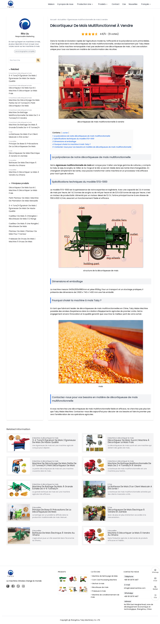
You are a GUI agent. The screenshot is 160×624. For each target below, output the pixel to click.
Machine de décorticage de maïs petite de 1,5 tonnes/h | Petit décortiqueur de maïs (24, 103)
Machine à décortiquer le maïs (20, 73)
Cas (124, 4)
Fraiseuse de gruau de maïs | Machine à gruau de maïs (22, 240)
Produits (102, 4)
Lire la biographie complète (25, 51)
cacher (65, 133)
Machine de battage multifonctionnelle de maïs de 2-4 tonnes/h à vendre (24, 115)
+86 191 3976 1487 (131, 580)
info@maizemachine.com (134, 588)
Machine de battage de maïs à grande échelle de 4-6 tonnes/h (24, 126)
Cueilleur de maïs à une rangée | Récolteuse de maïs (24, 225)
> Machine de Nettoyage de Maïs (104, 576)
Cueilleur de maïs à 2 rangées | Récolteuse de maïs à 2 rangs (23, 217)
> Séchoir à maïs (97, 583)
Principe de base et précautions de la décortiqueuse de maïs (23, 145)
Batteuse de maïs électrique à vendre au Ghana (22, 164)
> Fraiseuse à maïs (98, 591)
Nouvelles (133, 4)
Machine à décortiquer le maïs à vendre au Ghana (24, 173)
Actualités (62, 19)
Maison (51, 4)
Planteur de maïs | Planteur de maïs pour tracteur (23, 232)
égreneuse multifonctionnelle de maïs (73, 165)
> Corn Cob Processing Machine (104, 580)
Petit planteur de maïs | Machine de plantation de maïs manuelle (24, 199)
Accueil (53, 19)
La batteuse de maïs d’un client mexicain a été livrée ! (23, 135)
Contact (115, 4)
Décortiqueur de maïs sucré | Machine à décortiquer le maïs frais (23, 90)
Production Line (84, 4)
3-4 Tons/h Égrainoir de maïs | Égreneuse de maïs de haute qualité (23, 78)
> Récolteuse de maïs (99, 587)
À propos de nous (65, 4)
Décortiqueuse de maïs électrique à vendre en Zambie (24, 154)
